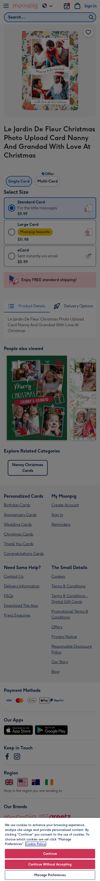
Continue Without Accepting (50, 864)
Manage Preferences (50, 875)
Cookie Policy (36, 844)
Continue (50, 854)
